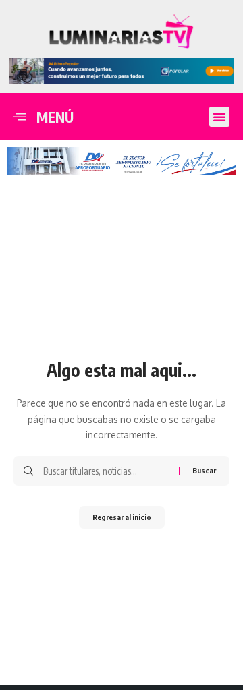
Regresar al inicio (121, 517)
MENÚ (55, 117)
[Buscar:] (106, 471)
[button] (219, 117)
